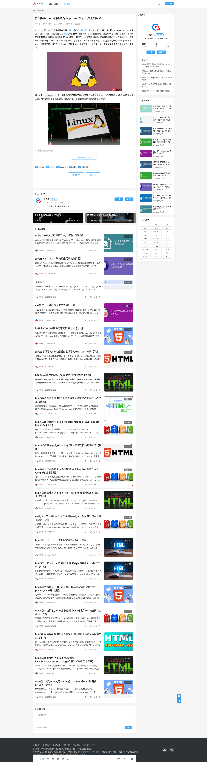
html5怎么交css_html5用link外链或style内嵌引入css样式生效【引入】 (67, 565)
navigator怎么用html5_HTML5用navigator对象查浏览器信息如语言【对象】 (68, 518)
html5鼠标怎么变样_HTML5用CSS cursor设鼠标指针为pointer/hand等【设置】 (65, 589)
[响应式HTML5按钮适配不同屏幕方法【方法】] (118, 336)
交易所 (145, 257)
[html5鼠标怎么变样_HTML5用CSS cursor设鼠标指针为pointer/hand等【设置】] (118, 594)
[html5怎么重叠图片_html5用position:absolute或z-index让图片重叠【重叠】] (118, 429)
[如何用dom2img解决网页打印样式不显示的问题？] (146, 131)
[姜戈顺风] (118, 289)
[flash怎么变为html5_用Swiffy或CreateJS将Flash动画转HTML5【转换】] (118, 689)
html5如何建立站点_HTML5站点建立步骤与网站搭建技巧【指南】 (68, 447)
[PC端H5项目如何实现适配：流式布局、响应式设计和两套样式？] (146, 187)
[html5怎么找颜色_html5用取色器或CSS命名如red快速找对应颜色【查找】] (118, 618)
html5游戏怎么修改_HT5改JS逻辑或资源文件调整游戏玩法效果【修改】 (68, 400)
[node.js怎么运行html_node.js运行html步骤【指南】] (118, 382)
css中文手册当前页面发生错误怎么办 (55, 305)
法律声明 (36, 745)
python (156, 242)
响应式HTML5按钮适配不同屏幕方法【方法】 (59, 328)
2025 (167, 249)
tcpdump (39, 30)
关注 (119, 199)
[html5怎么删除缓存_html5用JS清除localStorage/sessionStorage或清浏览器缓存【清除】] (118, 665)
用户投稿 (67, 4)
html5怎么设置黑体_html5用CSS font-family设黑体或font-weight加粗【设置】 (67, 471)
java (156, 228)
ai (145, 224)
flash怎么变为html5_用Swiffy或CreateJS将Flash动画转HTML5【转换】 (65, 683)
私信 (130, 199)
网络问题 (85, 30)
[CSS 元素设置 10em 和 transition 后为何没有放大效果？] (146, 198)
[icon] (164, 750)
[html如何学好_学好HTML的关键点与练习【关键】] (118, 547)
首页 (50, 4)
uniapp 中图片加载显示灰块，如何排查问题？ (59, 235)
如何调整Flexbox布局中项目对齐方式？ (156, 91)
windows (156, 231)
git (156, 253)
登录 (38, 728)
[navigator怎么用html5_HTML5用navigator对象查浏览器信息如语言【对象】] (118, 524)
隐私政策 (76, 745)
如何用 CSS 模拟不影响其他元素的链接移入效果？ (162, 142)
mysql (156, 246)
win (167, 235)
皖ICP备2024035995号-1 (75, 755)
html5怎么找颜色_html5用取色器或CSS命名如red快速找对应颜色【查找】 (68, 612)
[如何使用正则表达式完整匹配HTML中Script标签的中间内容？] (146, 109)
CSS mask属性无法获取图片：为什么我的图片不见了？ (162, 119)
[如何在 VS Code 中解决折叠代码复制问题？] (118, 266)
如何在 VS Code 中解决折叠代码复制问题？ (58, 258)
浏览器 (167, 224)
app (145, 228)
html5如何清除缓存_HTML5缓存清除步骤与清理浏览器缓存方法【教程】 (68, 636)
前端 (156, 257)
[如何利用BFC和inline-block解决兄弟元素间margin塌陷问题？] (146, 164)
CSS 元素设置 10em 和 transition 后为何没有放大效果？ (162, 197)
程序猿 (37, 24)
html (167, 231)
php (167, 228)
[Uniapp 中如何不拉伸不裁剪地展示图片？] (146, 176)
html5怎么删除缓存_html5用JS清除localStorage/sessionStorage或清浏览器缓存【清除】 (65, 659)
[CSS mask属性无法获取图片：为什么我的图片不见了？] (146, 120)
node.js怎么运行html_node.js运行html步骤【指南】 (63, 374)
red (145, 242)
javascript (156, 239)
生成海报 (41, 759)
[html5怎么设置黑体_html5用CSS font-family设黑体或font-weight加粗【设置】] (118, 476)
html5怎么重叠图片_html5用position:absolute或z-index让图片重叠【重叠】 (67, 423)
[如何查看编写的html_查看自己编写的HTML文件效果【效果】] (118, 359)
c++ (167, 242)
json (145, 253)
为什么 (156, 249)
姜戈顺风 (40, 281)
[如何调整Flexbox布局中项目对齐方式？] (146, 153)
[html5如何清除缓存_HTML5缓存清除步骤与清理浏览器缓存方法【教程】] (118, 641)
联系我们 (56, 745)
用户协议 (66, 745)
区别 (167, 253)
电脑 (145, 239)
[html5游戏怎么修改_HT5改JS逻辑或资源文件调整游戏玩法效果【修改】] (118, 405)
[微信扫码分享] (48, 759)
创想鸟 (54, 755)
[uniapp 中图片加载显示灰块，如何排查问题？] (118, 243)
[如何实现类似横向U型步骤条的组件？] (146, 209)
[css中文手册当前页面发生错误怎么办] (118, 312)
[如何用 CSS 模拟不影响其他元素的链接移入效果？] (146, 142)
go (145, 235)
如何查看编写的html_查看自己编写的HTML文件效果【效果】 (68, 351)
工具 (69, 30)
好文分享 (57, 4)
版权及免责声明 (89, 745)
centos (65, 34)
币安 (167, 257)
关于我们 (46, 745)
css (145, 231)
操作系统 (145, 249)
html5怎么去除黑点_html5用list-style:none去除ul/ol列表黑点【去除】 (67, 494)
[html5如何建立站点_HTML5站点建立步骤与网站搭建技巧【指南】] (118, 453)
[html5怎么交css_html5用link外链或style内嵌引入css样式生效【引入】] (118, 571)
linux (49, 30)
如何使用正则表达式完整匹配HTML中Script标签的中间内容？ (162, 108)
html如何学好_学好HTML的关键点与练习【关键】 (62, 540)
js (156, 235)
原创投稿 (169, 4)
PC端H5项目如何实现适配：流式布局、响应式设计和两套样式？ (162, 186)
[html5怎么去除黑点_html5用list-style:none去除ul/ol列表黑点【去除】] (118, 500)
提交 (128, 728)
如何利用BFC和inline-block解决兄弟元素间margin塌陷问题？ (161, 164)
